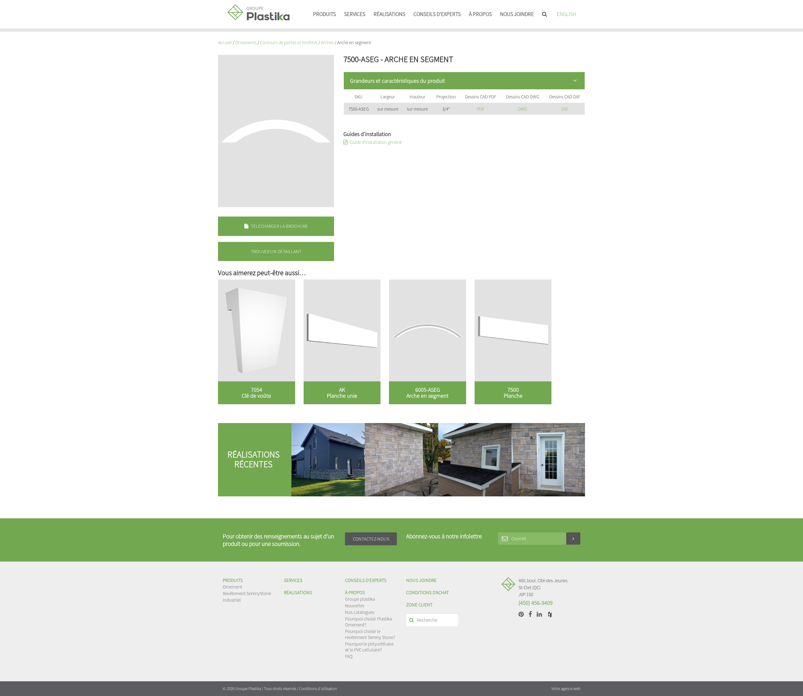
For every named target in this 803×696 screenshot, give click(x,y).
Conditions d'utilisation (318, 688)
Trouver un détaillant (276, 251)
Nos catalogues (359, 612)
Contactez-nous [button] (371, 539)
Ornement (232, 587)
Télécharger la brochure (279, 226)
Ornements (246, 42)
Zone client (419, 605)
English (566, 14)
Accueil (225, 42)
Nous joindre (517, 14)
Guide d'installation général (375, 142)
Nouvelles (354, 606)
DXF (564, 109)
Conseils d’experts (437, 14)
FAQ (349, 656)
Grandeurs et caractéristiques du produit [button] (397, 80)
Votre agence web (565, 688)
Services (354, 14)
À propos (480, 14)
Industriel (232, 600)
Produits (324, 14)
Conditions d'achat (427, 592)
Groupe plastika (360, 599)
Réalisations (389, 14)
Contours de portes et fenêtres (288, 42)
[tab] (464, 81)
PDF (480, 109)
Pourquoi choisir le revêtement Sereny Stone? (370, 634)
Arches (327, 42)
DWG (522, 109)
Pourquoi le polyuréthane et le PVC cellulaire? (369, 647)
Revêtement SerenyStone (247, 593)
